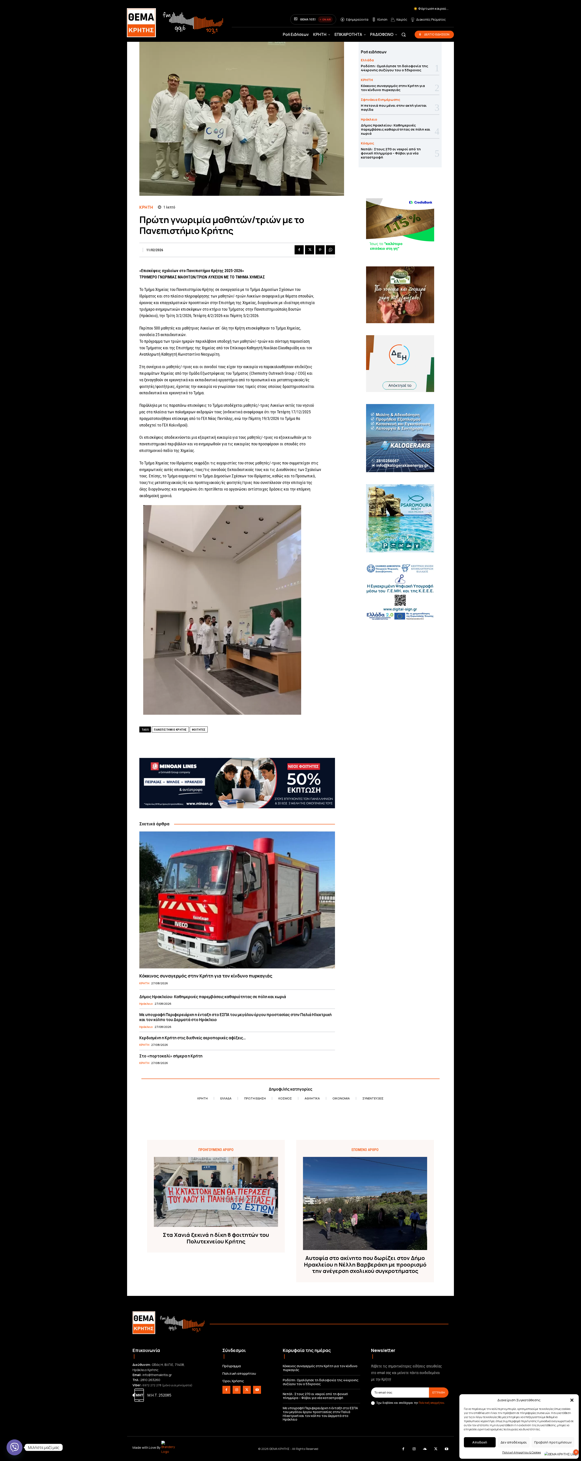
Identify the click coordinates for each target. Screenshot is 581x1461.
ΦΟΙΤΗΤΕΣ (199, 729)
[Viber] (14, 1447)
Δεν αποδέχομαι (514, 1442)
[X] (309, 249)
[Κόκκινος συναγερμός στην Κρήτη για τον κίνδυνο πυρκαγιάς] (237, 899)
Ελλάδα (367, 60)
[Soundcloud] (425, 1449)
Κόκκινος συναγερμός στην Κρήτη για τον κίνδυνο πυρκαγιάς (205, 976)
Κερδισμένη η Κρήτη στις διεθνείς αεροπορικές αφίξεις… (192, 1037)
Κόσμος (367, 143)
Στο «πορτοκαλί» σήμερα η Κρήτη (170, 1056)
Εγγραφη (438, 1392)
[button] (572, 1400)
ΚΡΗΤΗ (146, 207)
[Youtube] (257, 1390)
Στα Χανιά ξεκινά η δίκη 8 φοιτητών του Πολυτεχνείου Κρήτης (216, 1238)
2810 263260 (150, 1380)
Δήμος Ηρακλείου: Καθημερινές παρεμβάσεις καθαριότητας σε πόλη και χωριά (212, 996)
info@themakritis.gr (157, 1375)
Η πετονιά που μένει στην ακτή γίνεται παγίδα (394, 107)
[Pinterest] (320, 249)
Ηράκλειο (146, 1004)
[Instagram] (237, 1390)
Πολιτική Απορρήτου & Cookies (521, 1452)
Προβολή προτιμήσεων (553, 1442)
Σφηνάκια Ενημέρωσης (380, 99)
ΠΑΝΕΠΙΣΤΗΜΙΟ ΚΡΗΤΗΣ (170, 729)
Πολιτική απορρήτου (431, 1402)
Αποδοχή (479, 1442)
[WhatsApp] (330, 249)
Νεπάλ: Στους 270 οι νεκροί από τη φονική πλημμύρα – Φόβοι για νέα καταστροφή (391, 153)
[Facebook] (299, 249)
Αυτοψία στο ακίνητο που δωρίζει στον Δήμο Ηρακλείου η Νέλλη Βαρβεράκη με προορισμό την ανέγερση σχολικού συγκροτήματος (365, 1264)
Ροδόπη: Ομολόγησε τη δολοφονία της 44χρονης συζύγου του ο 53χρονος (394, 68)
